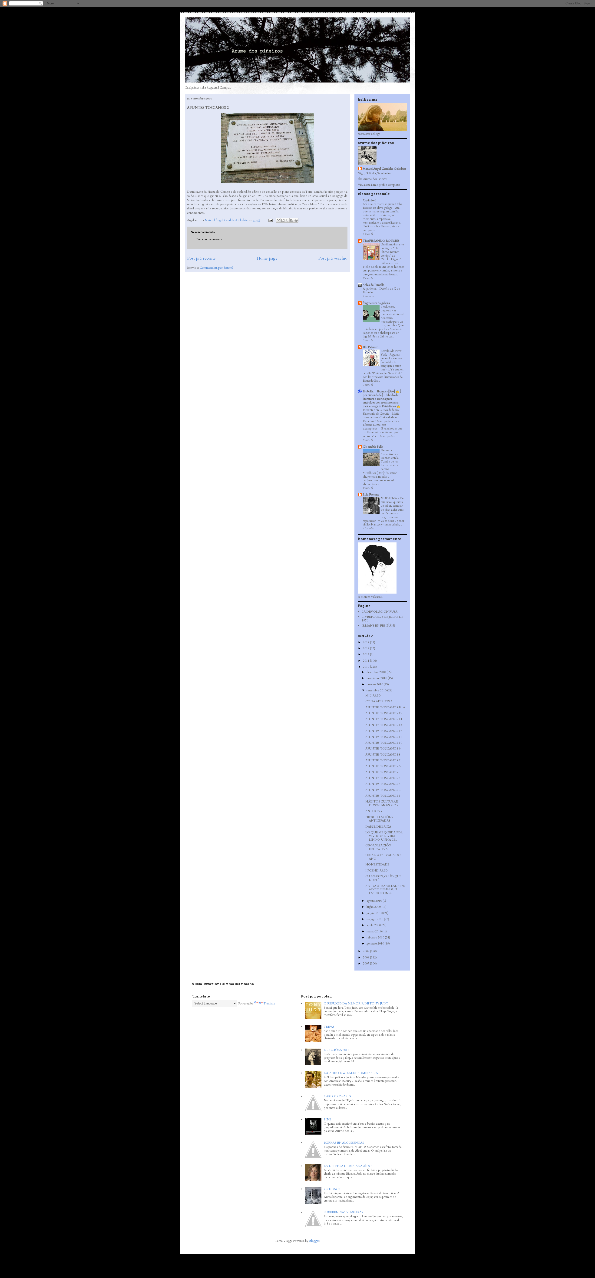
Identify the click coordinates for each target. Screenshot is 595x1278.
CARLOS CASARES (337, 1096)
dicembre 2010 (377, 672)
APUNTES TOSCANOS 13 (383, 725)
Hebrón (386, 450)
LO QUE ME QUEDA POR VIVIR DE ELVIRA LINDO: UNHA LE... (384, 836)
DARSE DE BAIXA (378, 827)
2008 (366, 957)
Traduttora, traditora (388, 308)
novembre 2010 (377, 678)
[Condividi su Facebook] (291, 220)
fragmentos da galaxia (376, 303)
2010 (366, 667)
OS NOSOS (332, 1189)
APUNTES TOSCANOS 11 (383, 737)
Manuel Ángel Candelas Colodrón (384, 169)
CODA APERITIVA (378, 701)
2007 (366, 963)
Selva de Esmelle (373, 285)
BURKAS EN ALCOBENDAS (344, 1143)
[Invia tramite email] (278, 220)
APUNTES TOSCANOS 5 (382, 772)
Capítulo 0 (369, 200)
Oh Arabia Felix (373, 447)
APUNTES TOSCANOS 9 (382, 748)
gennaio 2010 (376, 943)
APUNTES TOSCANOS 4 (382, 778)
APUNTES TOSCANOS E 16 (385, 707)
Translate (269, 1003)
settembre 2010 (377, 690)
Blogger (314, 1241)
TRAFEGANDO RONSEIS (381, 241)
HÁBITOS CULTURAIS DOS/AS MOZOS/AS (382, 803)
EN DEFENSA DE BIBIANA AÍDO (348, 1166)
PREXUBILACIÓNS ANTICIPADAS (379, 819)
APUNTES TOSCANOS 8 (382, 755)
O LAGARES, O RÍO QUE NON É (383, 878)
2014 (366, 648)
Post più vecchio (332, 258)
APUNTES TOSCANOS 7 (382, 760)
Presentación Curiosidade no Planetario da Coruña (381, 412)
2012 (366, 654)
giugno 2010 (375, 913)
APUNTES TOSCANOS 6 (382, 766)
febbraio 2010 (376, 937)
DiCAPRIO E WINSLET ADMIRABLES (351, 1073)
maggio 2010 (375, 919)
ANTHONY (374, 811)
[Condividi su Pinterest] (296, 220)
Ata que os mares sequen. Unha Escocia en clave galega (382, 206)
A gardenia (370, 289)
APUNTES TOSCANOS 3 (382, 784)
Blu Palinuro (370, 347)
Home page (267, 258)
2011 (366, 661)
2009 (366, 951)
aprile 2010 (374, 925)
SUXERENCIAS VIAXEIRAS (343, 1212)
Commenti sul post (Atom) (216, 268)
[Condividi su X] (287, 220)
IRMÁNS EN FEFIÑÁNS (379, 626)
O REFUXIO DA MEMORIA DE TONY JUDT (356, 1003)
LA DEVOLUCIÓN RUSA (379, 612)
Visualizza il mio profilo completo (379, 185)
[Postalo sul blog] (283, 220)
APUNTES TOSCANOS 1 (382, 796)
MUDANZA (389, 498)
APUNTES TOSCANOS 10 (383, 743)
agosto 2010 (375, 901)
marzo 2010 (374, 931)
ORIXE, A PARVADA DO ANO (383, 857)
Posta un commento (208, 239)
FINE (327, 1119)
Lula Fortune (371, 494)
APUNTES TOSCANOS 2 (382, 790)
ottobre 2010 (375, 684)
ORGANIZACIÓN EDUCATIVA (378, 847)
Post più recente (201, 258)
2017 (366, 642)
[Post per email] (270, 220)
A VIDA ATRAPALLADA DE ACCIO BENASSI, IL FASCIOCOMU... (385, 889)
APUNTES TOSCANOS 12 (383, 731)
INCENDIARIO (376, 871)
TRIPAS (329, 1027)
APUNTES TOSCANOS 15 (383, 713)
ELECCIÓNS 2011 (336, 1050)
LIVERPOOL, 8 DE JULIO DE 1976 (382, 619)
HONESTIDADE (377, 864)
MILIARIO (373, 695)
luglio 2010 (374, 907)
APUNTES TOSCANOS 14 (383, 719)
